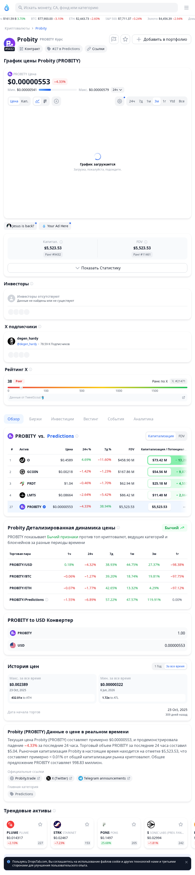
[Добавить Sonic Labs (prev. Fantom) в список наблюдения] (181, 824)
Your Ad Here (57, 226)
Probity (41, 28)
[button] (97, 18)
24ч (132, 101)
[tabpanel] (97, 162)
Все (182, 101)
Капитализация (161, 436)
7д (141, 101)
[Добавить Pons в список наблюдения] (134, 824)
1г (164, 101)
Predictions (60, 436)
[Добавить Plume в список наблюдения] (40, 824)
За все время (175, 666)
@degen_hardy (27, 344)
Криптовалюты (17, 28)
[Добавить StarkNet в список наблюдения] (87, 824)
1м (148, 101)
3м (157, 101)
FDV (182, 436)
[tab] (14, 101)
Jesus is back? (23, 226)
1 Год (158, 666)
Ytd (172, 101)
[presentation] (25, 778)
